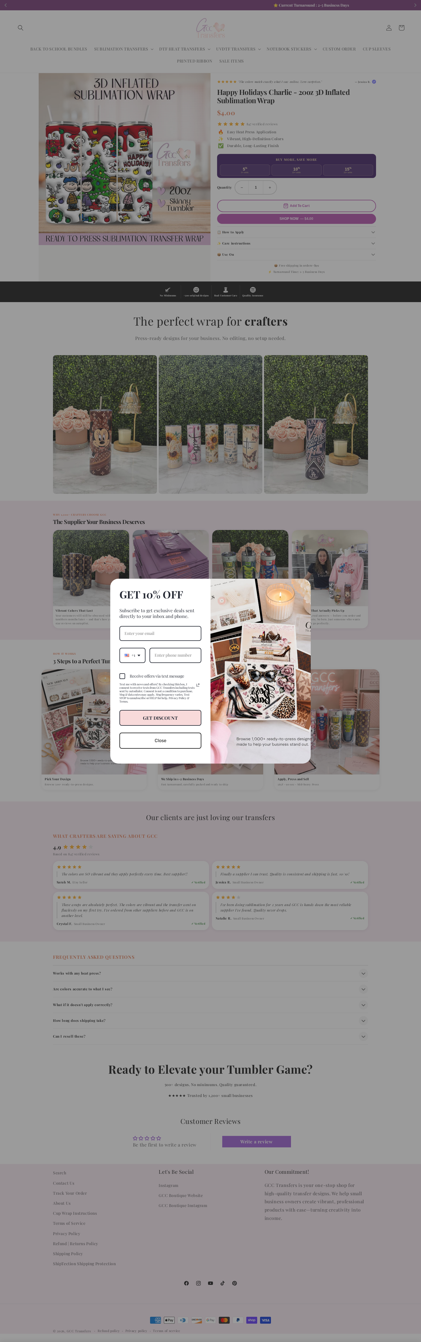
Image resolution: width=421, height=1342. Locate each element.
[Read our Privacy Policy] (197, 685)
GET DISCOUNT (160, 718)
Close (160, 740)
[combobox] (132, 655)
